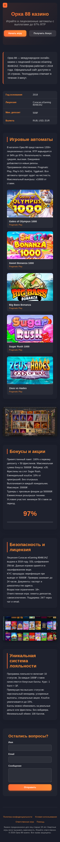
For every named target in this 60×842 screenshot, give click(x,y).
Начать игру (15, 33)
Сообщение (14, 766)
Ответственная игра (25, 822)
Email (11, 754)
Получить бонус (43, 33)
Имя (10, 742)
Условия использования (46, 817)
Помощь (40, 822)
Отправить (30, 787)
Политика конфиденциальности (17, 817)
